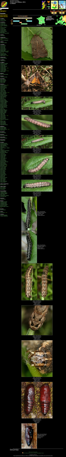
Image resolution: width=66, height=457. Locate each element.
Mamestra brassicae (3, 104)
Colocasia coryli (3, 199)
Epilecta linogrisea (3, 163)
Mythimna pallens (3, 112)
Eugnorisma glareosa (3, 164)
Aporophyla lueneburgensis (4, 150)
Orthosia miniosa (3, 117)
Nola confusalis (2, 187)
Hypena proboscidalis (3, 135)
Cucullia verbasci (3, 70)
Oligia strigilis (2, 113)
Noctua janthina (2, 172)
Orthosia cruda (2, 175)
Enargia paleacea (3, 94)
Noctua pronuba (3, 173)
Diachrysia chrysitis (3, 205)
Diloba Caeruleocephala (4, 74)
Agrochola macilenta (3, 143)
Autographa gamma (3, 203)
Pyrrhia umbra (2, 130)
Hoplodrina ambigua (3, 100)
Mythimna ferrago (3, 169)
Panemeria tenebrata (3, 129)
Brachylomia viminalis (4, 152)
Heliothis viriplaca (3, 128)
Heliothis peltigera (3, 127)
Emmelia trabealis (3, 20)
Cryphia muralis (2, 60)
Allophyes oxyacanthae (4, 63)
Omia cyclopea (2, 194)
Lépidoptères (3, 11)
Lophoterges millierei (3, 193)
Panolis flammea (3, 118)
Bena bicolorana (3, 184)
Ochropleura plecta (3, 174)
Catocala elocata (3, 45)
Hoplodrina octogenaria (4, 101)
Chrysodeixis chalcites (4, 204)
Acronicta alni (2, 23)
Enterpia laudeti (2, 162)
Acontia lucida (2, 19)
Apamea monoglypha (3, 215)
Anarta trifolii (2, 89)
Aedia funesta (2, 35)
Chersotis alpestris (3, 155)
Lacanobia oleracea (3, 103)
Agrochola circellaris (3, 85)
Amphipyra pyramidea (4, 38)
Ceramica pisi (2, 153)
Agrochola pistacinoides (4, 144)
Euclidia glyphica (3, 50)
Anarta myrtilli (2, 88)
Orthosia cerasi (2, 114)
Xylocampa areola (3, 196)
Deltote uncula (2, 82)
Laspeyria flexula (3, 53)
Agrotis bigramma (3, 145)
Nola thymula (2, 189)
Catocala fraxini (2, 46)
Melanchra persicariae (3, 105)
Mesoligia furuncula (3, 106)
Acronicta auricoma (3, 24)
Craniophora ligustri (3, 31)
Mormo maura (2, 109)
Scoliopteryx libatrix (3, 42)
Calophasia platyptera (3, 192)
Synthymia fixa (2, 140)
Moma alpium (2, 32)
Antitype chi (2, 149)
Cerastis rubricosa (3, 154)
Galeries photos (3, 15)
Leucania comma (3, 167)
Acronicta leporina (3, 27)
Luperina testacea (3, 168)
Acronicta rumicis (3, 29)
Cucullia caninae (3, 67)
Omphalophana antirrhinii (4, 195)
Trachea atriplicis (3, 123)
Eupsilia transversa (3, 96)
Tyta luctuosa (2, 212)
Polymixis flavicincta (3, 177)
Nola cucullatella (3, 188)
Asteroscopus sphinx (3, 64)
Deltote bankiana (3, 79)
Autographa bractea (3, 202)
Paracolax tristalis (3, 132)
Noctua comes (2, 170)
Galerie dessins (4, 16)
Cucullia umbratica (3, 69)
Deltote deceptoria (3, 80)
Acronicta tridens (3, 30)
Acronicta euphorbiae (3, 25)
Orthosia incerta (2, 116)
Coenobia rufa (2, 157)
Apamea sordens (3, 90)
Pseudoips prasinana (3, 58)
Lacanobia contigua (3, 102)
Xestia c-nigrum (2, 179)
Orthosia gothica (3, 115)
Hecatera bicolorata (3, 166)
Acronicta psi (2, 28)
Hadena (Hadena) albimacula (3, 97)
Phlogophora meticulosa (4, 119)
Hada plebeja (2, 165)
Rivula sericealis (3, 209)
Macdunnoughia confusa (4, 206)
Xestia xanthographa (3, 181)
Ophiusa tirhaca (2, 55)
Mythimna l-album (3, 111)
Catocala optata (2, 48)
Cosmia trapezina (3, 159)
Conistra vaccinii (3, 91)
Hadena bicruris (2, 98)
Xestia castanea (2, 180)
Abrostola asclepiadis (3, 201)
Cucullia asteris (2, 65)
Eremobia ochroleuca (3, 95)
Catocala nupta (2, 47)
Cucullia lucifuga (3, 68)
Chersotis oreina (3, 156)
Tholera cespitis (2, 121)
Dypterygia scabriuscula (4, 161)
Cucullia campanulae (3, 66)
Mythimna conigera (3, 110)
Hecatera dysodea (3, 99)
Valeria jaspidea (2, 71)
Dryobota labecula (3, 160)
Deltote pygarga (2, 81)
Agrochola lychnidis (3, 87)
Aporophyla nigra (3, 151)
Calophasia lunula (3, 191)
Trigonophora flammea (4, 124)
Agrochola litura (3, 86)
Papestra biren (2, 176)
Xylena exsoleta (2, 182)
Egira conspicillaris (3, 92)
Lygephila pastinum (3, 54)
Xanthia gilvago (2, 178)
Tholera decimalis (3, 122)
